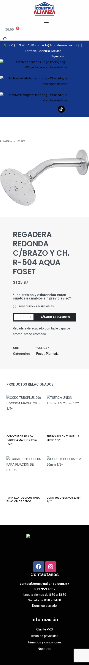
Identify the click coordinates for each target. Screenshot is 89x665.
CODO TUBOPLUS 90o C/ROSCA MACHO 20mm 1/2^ (21, 440)
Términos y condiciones (45, 642)
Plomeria (6, 141)
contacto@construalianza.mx (56, 45)
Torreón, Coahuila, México (43, 51)
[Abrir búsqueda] (5, 38)
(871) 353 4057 (18, 45)
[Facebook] (38, 566)
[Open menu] (46, 21)
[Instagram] (50, 566)
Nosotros (44, 649)
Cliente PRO (44, 629)
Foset (21, 141)
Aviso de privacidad (44, 636)
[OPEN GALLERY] (44, 177)
